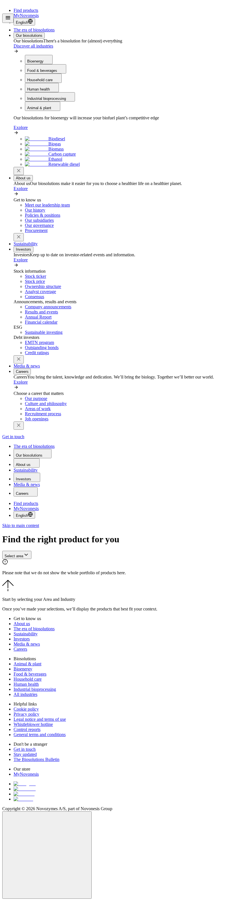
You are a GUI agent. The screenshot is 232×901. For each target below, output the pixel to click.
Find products (26, 10)
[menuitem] (34, 29)
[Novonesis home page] (28, 19)
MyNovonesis (26, 508)
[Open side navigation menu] (8, 18)
